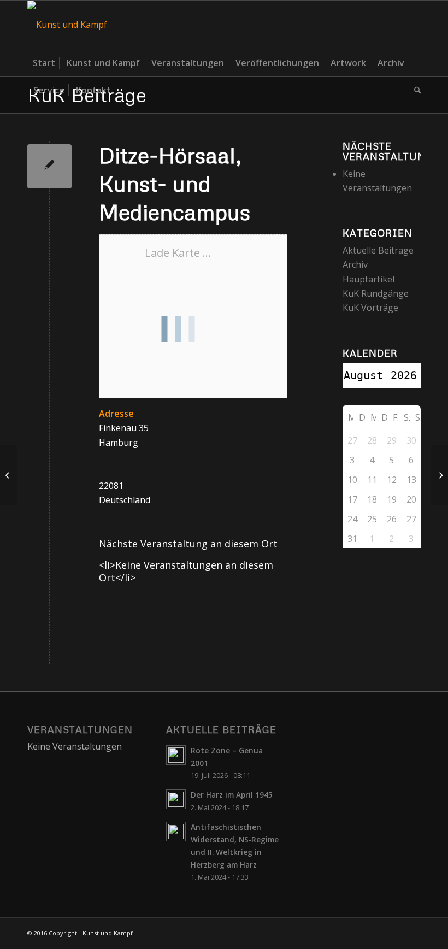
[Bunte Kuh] (8, 475)
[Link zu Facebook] (412, 24)
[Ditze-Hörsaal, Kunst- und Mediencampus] (49, 166)
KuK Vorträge (370, 308)
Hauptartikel (368, 279)
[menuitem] (44, 62)
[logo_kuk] (67, 25)
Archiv (355, 264)
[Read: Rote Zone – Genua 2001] (176, 755)
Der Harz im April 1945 (232, 794)
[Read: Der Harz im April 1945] (176, 799)
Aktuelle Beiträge (378, 250)
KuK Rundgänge (376, 293)
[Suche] (415, 90)
